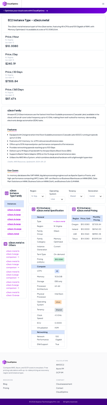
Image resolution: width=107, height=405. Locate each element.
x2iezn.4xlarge (14, 214)
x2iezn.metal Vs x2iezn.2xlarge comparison (12, 254)
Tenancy (72, 191)
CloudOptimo (62, 392)
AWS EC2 (60, 364)
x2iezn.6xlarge (14, 219)
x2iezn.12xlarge (14, 229)
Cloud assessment (64, 384)
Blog (5, 384)
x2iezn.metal (13, 233)
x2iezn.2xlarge (14, 209)
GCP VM (59, 372)
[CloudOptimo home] (12, 362)
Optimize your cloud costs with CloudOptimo (24, 10)
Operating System (53, 192)
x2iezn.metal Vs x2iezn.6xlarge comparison (12, 274)
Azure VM (60, 368)
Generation (93, 191)
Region (33, 191)
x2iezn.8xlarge (14, 224)
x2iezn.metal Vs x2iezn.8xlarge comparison (12, 285)
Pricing (6, 388)
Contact (59, 388)
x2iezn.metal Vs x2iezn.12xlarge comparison (12, 295)
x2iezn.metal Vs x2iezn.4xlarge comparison (12, 264)
